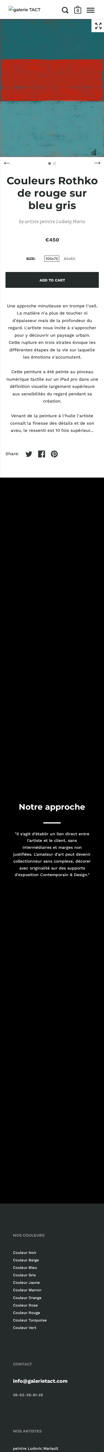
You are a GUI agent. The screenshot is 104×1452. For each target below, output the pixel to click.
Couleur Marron (27, 1290)
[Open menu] (90, 10)
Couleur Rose (25, 1305)
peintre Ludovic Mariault (35, 1448)
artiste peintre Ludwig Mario (55, 221)
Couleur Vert (24, 1327)
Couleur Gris (24, 1275)
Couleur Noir (24, 1252)
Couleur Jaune (26, 1282)
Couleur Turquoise (30, 1320)
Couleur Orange (27, 1298)
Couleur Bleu (25, 1267)
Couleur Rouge (26, 1313)
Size (30, 258)
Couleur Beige (26, 1260)
